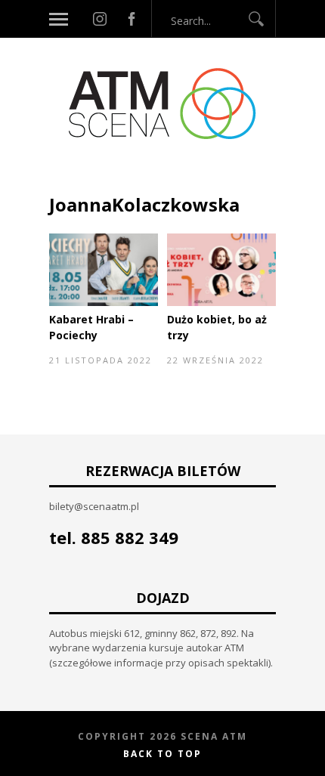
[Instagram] (100, 19)
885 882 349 (129, 537)
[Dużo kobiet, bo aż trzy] (221, 302)
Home (64, 172)
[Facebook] (131, 19)
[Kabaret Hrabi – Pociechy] (103, 302)
